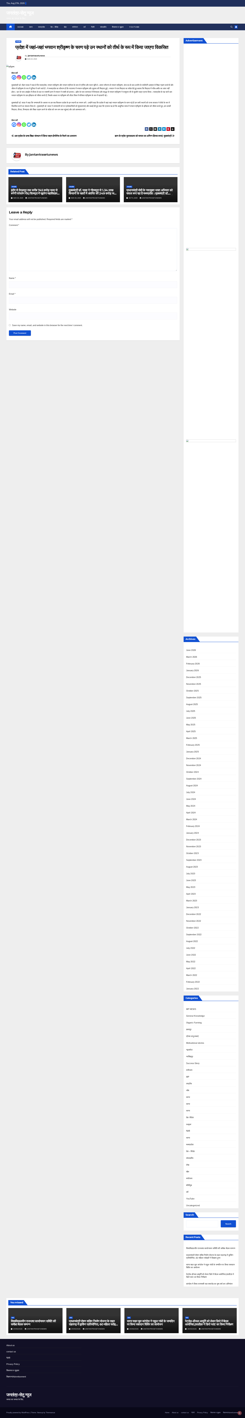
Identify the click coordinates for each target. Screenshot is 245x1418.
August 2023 (192, 867)
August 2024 (192, 785)
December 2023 (193, 840)
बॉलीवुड (189, 1185)
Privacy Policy (13, 1364)
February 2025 (193, 745)
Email (12, 294)
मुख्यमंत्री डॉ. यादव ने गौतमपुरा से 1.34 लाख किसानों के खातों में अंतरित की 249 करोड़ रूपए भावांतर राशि (93, 193)
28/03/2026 (192, 1329)
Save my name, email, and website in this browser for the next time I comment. (47, 325)
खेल (65, 27)
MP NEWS (191, 1009)
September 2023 (194, 860)
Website (12, 310)
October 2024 (192, 772)
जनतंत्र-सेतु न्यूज (20, 13)
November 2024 (193, 765)
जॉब (187, 1090)
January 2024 (192, 833)
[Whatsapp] (24, 77)
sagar (188, 1124)
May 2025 (190, 725)
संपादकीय (103, 27)
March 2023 (191, 901)
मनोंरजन (189, 1070)
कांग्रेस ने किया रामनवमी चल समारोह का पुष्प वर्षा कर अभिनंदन (209, 1284)
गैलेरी (93, 27)
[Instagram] (19, 77)
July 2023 (190, 874)
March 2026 (191, 657)
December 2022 (193, 914)
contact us (11, 1352)
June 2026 (191, 650)
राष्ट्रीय (189, 1084)
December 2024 (193, 758)
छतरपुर (189, 1029)
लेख (187, 1165)
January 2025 (192, 752)
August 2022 (192, 941)
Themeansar (50, 1413)
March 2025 (191, 738)
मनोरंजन (75, 27)
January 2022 (192, 989)
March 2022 (191, 975)
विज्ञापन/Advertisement (16, 1377)
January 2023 (192, 907)
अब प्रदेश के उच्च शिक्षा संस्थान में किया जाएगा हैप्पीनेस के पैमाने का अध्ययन (45, 136)
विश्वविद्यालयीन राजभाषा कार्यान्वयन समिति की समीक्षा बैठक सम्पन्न (210, 1248)
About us (10, 1345)
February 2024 (193, 826)
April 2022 (191, 968)
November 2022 (193, 921)
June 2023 (191, 880)
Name (12, 278)
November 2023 (193, 846)
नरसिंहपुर (189, 1056)
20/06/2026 (18, 1329)
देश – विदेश (54, 27)
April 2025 (191, 731)
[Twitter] (29, 77)
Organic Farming (194, 1023)
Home (20, 27)
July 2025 (190, 711)
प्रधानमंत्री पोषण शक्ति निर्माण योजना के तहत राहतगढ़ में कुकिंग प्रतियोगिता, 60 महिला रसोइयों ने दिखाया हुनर (93, 1324)
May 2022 (190, 962)
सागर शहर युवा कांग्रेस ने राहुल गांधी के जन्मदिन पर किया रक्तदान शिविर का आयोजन (150, 1322)
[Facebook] (14, 77)
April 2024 (191, 813)
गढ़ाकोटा (189, 1050)
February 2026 (193, 664)
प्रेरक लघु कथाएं (192, 1036)
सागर (31, 27)
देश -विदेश (190, 1117)
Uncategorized (193, 1205)
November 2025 (193, 684)
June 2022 (191, 955)
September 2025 (194, 697)
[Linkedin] (34, 77)
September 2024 (194, 779)
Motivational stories (195, 1043)
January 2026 (192, 670)
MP (187, 1077)
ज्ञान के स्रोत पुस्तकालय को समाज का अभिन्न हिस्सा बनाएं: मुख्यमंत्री (143, 136)
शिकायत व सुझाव (118, 27)
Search (190, 1214)
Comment (14, 225)
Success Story (193, 1063)
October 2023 (192, 853)
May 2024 (190, 806)
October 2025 (192, 691)
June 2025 (191, 718)
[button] (231, 27)
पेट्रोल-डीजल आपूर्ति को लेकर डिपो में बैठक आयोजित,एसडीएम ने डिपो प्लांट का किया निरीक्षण (209, 1322)
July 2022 (190, 948)
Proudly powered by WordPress (18, 1413)
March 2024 (191, 819)
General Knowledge (195, 1016)
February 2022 (193, 982)
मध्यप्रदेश (41, 27)
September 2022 (194, 934)
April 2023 (191, 894)
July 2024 (190, 792)
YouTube (134, 27)
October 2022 (192, 928)
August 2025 (192, 704)
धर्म (84, 27)
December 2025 (193, 677)
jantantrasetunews (36, 56)
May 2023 (190, 887)
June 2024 (191, 799)
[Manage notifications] (240, 1413)
